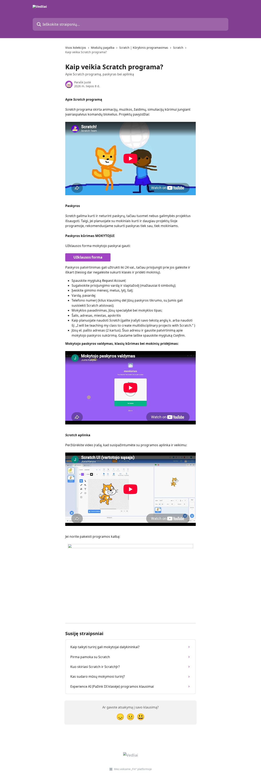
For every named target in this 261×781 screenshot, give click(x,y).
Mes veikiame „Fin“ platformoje (133, 769)
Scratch (178, 48)
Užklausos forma (87, 257)
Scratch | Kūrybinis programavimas (143, 48)
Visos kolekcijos (75, 48)
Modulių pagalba (102, 48)
